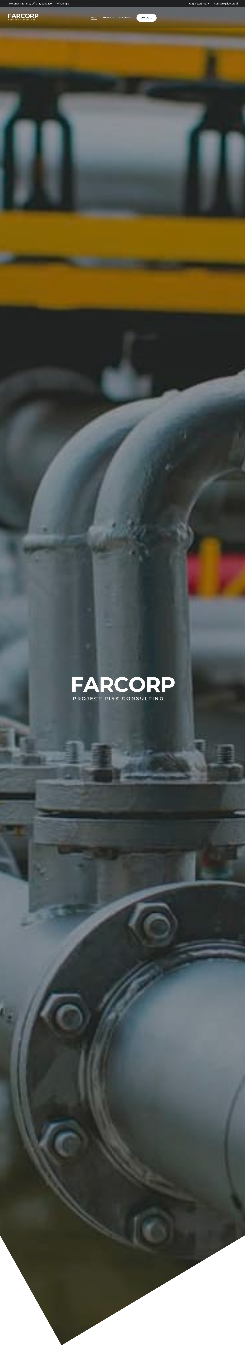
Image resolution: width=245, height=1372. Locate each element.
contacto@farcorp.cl (226, 3)
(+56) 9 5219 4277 (198, 3)
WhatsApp (63, 3)
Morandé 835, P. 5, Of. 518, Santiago (30, 3)
